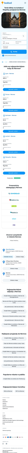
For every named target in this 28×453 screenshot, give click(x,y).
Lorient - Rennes (10, 136)
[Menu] (25, 3)
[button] (23, 36)
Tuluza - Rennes (10, 94)
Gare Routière (10, 249)
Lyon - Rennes (9, 73)
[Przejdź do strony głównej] (6, 2)
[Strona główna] (2, 62)
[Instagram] (3, 444)
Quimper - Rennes (10, 115)
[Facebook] (7, 444)
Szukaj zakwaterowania (10, 55)
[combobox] (14, 34)
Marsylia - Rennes (10, 157)
